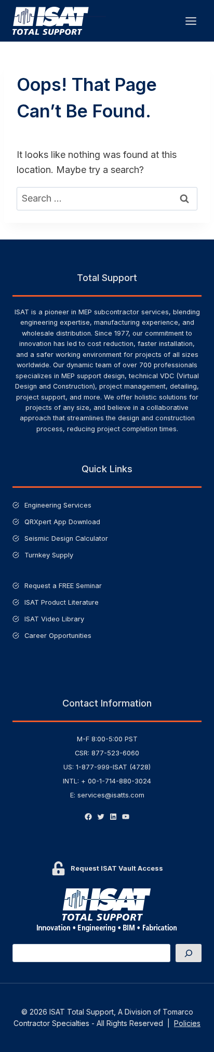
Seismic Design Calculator (66, 538)
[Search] (189, 953)
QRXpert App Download (62, 522)
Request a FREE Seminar (63, 586)
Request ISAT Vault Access (117, 868)
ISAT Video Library (54, 619)
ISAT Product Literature (61, 602)
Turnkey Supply (48, 555)
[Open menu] (191, 20)
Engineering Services (57, 505)
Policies (187, 1023)
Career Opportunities (57, 636)
